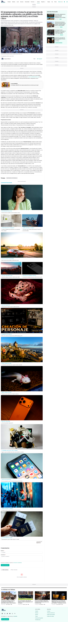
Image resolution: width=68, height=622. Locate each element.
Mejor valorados (14, 569)
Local (61, 19)
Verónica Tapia (25, 604)
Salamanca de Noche (58, 42)
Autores (36, 614)
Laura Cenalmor (58, 604)
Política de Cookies (50, 616)
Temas (36, 616)
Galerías (13, 1)
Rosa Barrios (41, 604)
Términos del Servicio (51, 612)
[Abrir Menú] (67, 2)
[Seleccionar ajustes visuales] (64, 2)
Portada (9, 1)
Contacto (48, 611)
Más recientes (5, 569)
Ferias (55, 1)
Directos (36, 612)
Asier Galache (8, 604)
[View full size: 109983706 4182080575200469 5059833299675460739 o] (22, 40)
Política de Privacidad (51, 614)
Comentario (3, 554)
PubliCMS (15, 616)
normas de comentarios (17, 562)
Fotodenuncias (37, 619)
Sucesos (61, 34)
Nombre (2, 550)
